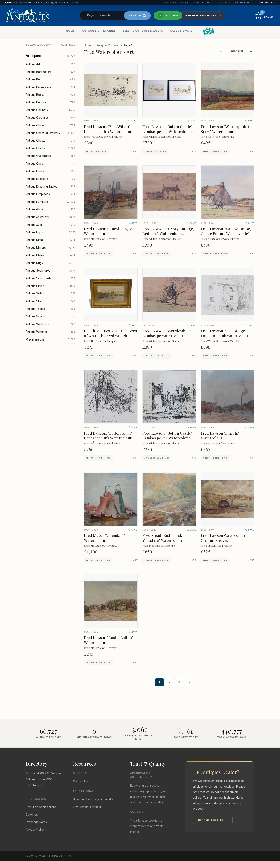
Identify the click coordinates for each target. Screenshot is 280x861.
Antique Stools (50, 301)
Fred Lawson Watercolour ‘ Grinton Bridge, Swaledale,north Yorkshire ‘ (224, 540)
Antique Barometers (50, 71)
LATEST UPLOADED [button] (193, 2)
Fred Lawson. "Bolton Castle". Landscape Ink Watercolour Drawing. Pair (167, 131)
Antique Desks (50, 171)
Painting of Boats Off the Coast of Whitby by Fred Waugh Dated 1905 (110, 335)
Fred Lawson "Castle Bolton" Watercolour (108, 640)
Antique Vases (50, 316)
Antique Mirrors (50, 247)
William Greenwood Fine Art (106, 136)
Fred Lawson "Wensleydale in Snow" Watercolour (226, 129)
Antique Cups (50, 163)
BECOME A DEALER (211, 820)
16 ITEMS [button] (239, 2)
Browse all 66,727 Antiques (44, 773)
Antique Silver (50, 286)
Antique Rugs (50, 263)
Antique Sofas (50, 293)
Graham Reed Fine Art (219, 545)
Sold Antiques (35, 785)
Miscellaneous (50, 339)
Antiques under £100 (39, 779)
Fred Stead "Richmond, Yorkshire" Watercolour (162, 538)
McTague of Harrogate (220, 136)
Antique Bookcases (50, 87)
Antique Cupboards (50, 155)
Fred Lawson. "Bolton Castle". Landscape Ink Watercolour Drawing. (167, 437)
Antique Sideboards (50, 278)
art (135, 151)
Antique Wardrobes (50, 324)
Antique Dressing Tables (50, 186)
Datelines (32, 814)
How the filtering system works (93, 799)
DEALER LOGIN (267, 2)
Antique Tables (50, 308)
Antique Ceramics (50, 117)
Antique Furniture (50, 201)
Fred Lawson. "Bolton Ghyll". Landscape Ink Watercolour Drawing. (108, 437)
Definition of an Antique (41, 807)
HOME (70, 30)
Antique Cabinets (50, 110)
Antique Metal (50, 240)
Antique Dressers (50, 178)
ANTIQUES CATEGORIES (99, 30)
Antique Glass (50, 209)
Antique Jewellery (50, 217)
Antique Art (50, 64)
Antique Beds (50, 79)
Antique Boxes (50, 94)
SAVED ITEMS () (182, 30)
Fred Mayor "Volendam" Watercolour (104, 538)
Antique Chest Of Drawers (50, 133)
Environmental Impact (87, 806)
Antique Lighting (50, 232)
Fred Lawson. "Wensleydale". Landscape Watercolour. (166, 333)
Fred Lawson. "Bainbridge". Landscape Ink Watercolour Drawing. (224, 335)
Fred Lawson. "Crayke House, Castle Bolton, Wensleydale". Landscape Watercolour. (226, 233)
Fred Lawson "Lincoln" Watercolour (220, 435)
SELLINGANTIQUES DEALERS (143, 30)
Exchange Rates (36, 822)
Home (87, 45)
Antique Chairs (50, 125)
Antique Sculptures (50, 270)
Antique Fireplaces (50, 194)
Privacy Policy (35, 829)
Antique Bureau (50, 102)
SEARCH (135, 15)
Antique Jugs (50, 224)
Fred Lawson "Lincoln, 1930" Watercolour (108, 231)
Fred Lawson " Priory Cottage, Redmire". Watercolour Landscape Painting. (168, 233)
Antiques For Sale (107, 45)
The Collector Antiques (104, 341)
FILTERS (169, 15)
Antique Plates (50, 255)
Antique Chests (50, 140)
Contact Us (80, 781)
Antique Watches (50, 331)
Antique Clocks (50, 148)
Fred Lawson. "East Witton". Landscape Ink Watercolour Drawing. (108, 131)
